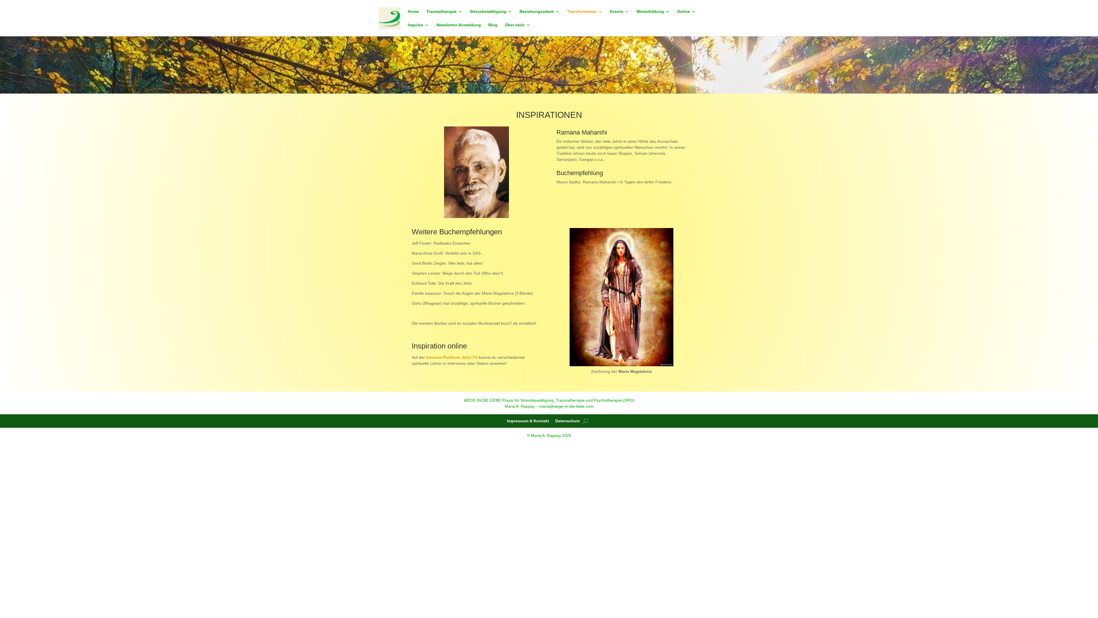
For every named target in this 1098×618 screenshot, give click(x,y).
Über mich (515, 25)
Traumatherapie (441, 11)
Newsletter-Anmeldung (458, 25)
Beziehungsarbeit (537, 11)
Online (683, 11)
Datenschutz (567, 421)
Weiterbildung (650, 11)
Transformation (582, 11)
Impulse (415, 25)
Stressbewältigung (488, 11)
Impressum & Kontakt (528, 421)
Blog (493, 25)
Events (616, 11)
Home (413, 11)
